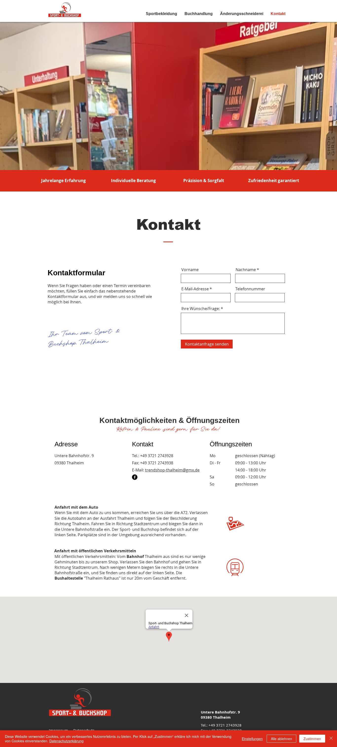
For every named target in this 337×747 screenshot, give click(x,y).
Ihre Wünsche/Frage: (200, 309)
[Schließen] (331, 738)
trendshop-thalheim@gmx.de (172, 470)
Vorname (190, 270)
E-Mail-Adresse (195, 289)
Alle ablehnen (281, 738)
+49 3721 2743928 (156, 455)
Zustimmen (312, 738)
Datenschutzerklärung (66, 740)
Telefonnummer (250, 289)
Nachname (246, 270)
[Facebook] (134, 477)
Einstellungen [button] (252, 738)
